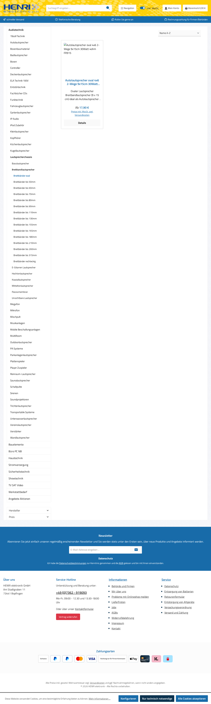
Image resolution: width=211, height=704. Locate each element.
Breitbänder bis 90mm (24, 206)
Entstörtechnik (17, 87)
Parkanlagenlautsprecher (23, 355)
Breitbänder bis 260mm (25, 249)
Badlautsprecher (19, 55)
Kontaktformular (84, 609)
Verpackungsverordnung (178, 607)
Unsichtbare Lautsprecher (24, 298)
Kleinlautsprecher (19, 131)
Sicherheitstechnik (19, 472)
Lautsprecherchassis (21, 157)
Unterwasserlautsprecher (23, 419)
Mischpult (15, 317)
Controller (15, 68)
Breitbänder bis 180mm (25, 237)
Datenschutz (171, 586)
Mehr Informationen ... (99, 698)
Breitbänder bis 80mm (24, 200)
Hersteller (14, 510)
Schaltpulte (16, 387)
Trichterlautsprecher (20, 406)
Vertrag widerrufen (68, 617)
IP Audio (14, 119)
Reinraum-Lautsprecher (22, 374)
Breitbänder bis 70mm (24, 194)
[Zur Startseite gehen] (21, 8)
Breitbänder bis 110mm (25, 212)
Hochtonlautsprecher (22, 273)
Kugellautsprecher (19, 151)
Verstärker (15, 431)
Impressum (118, 623)
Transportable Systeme (22, 412)
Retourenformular (174, 597)
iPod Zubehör (17, 125)
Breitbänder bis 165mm (25, 230)
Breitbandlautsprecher (23, 169)
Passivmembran (20, 292)
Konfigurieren (128, 699)
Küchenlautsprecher (20, 144)
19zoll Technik (17, 36)
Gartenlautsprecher (20, 112)
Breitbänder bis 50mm (24, 181)
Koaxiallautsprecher (21, 279)
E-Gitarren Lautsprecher (24, 267)
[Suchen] (108, 8)
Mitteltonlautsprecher (22, 285)
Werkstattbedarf (18, 492)
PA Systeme (16, 348)
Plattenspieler (17, 361)
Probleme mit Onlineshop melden (130, 597)
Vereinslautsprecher (20, 425)
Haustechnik (16, 458)
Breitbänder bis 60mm (24, 188)
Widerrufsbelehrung (123, 618)
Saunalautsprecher (20, 380)
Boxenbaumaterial (20, 49)
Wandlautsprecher (20, 438)
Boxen (13, 61)
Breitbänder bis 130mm (25, 218)
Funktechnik (16, 100)
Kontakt (116, 628)
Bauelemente (16, 444)
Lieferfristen (118, 602)
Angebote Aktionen (19, 499)
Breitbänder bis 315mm (25, 255)
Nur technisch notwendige (157, 699)
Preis (12, 517)
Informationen (118, 579)
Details (82, 123)
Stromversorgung (18, 465)
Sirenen (14, 393)
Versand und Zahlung (176, 613)
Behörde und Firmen (123, 586)
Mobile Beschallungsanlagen (25, 329)
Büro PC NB (15, 451)
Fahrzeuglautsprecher (21, 106)
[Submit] (136, 550)
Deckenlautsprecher (20, 74)
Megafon (15, 304)
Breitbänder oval (22, 175)
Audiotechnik (16, 30)
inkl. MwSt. (149, 8)
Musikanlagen (17, 323)
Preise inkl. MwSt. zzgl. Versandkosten (82, 113)
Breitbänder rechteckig (25, 261)
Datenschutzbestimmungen (72, 563)
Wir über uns (119, 591)
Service (166, 579)
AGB (121, 563)
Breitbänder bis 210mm (25, 243)
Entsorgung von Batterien (179, 591)
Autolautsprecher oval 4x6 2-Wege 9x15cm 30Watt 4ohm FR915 (82, 82)
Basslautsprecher (20, 163)
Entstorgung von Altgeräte (179, 602)
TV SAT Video (16, 485)
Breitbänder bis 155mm (25, 224)
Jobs (114, 607)
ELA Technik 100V (19, 80)
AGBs (115, 613)
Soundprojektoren (19, 399)
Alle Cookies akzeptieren (192, 699)
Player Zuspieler (18, 368)
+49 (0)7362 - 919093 (71, 592)
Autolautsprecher (19, 42)
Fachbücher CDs (18, 93)
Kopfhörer (15, 138)
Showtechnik (16, 478)
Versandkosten (97, 682)
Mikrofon (15, 310)
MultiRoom (16, 336)
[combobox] (75, 8)
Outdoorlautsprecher (21, 342)
